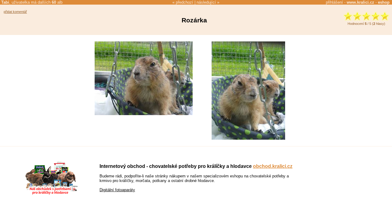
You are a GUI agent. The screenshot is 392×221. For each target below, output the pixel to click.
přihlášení (334, 2)
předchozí (184, 2)
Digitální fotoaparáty (117, 190)
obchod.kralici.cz (272, 166)
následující (206, 2)
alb (57, 2)
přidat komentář (15, 12)
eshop (384, 2)
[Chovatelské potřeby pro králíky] (51, 194)
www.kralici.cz (360, 2)
